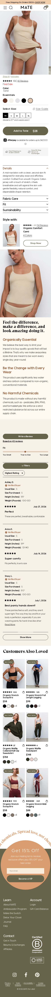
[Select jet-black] (25, 101)
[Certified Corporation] (37, 944)
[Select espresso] (6, 101)
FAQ (5, 926)
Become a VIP (25, 878)
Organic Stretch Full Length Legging (36, 696)
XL (29, 116)
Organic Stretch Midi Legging (36, 805)
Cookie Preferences (40, 984)
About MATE (9, 904)
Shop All (6, 76)
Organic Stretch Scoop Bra (11, 696)
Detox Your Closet (12, 917)
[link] (26, 7)
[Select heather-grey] (18, 101)
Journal (7, 922)
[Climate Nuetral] (37, 960)
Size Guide (42, 108)
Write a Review (29, 437)
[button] (5, 7)
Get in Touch (9, 940)
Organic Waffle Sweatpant (33, 749)
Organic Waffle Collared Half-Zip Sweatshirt (11, 750)
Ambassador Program (15, 909)
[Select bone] (12, 101)
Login (33, 904)
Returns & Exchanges (14, 945)
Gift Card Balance (39, 909)
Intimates (15, 76)
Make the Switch (12, 913)
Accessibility (28, 983)
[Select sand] (31, 101)
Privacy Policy (8, 984)
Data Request (18, 984)
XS (5, 116)
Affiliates (7, 949)
